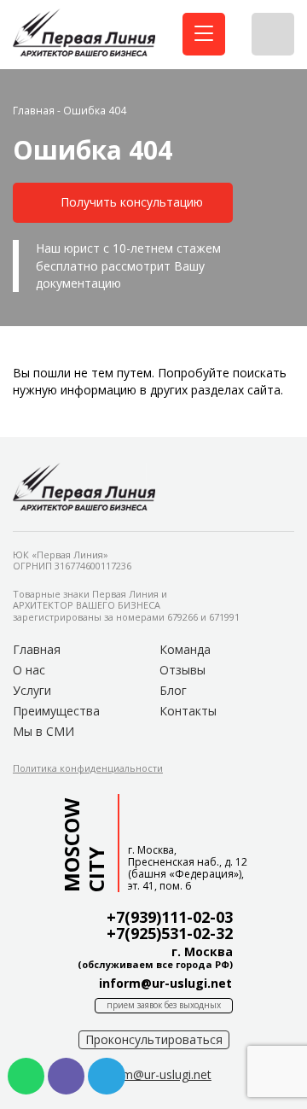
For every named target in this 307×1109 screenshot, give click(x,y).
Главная (34, 110)
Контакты (188, 711)
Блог (173, 690)
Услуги (32, 690)
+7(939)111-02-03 (170, 917)
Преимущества (56, 711)
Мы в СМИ (43, 731)
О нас (29, 670)
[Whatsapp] (26, 1076)
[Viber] (66, 1076)
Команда (185, 649)
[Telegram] (106, 1076)
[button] (123, 203)
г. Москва (202, 951)
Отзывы (182, 670)
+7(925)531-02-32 (170, 933)
